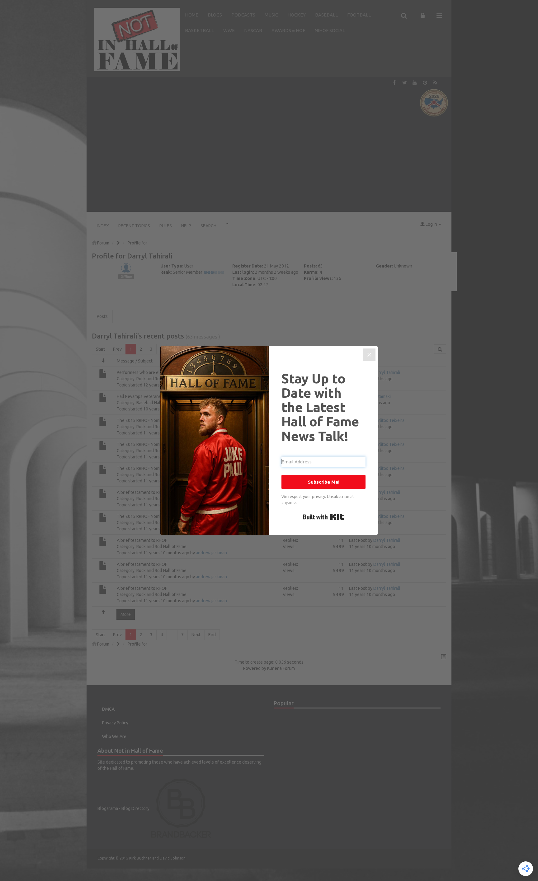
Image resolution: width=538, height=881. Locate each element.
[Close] (369, 354)
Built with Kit (323, 517)
